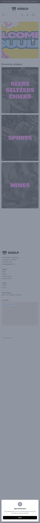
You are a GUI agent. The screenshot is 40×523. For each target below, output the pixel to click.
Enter (20, 517)
